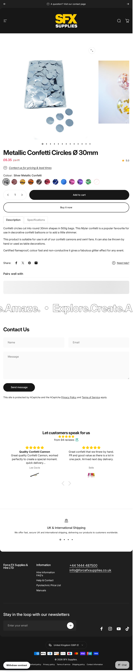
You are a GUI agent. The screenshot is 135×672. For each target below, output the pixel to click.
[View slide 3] (68, 540)
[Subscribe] (70, 625)
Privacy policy (49, 664)
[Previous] (4, 4)
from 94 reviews (64, 439)
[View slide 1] (60, 540)
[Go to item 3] (54, 144)
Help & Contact (45, 580)
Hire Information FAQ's (45, 574)
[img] (66, 436)
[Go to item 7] (66, 144)
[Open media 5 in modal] (92, 50)
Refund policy (35, 664)
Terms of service (63, 664)
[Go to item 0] (43, 144)
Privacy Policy (68, 397)
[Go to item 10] (78, 144)
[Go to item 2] (51, 144)
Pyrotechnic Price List (48, 585)
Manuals (41, 590)
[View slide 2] (64, 540)
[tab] (13, 219)
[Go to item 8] (70, 144)
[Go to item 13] (90, 144)
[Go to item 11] (82, 144)
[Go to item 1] (47, 144)
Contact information (95, 664)
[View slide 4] (72, 540)
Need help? (123, 262)
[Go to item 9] (74, 144)
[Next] (128, 4)
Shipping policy (78, 664)
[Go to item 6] (62, 144)
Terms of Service (91, 397)
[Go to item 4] (58, 144)
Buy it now (66, 207)
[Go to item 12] (86, 144)
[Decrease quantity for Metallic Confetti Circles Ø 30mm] (7, 195)
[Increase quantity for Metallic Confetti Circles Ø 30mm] (23, 195)
